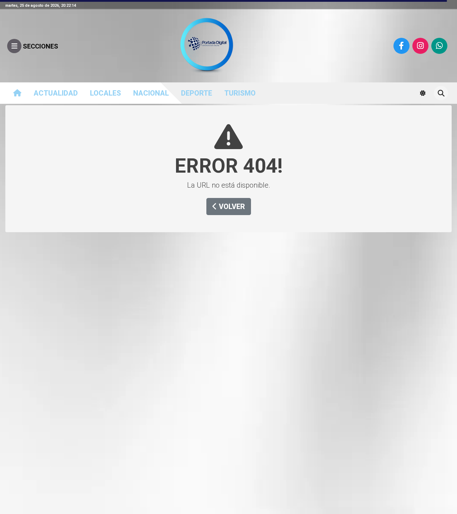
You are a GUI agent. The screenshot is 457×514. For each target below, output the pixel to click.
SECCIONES (39, 46)
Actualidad (56, 93)
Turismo (240, 93)
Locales (105, 93)
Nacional (151, 93)
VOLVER (231, 206)
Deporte (196, 93)
